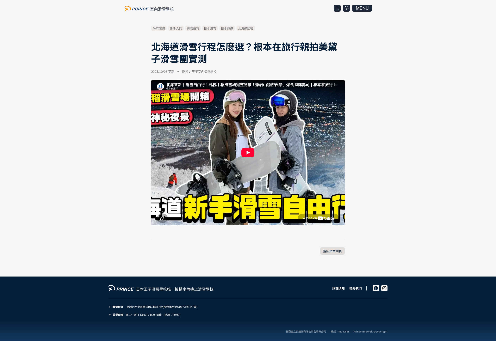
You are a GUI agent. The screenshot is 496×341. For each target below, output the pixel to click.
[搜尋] (337, 8)
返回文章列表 (332, 251)
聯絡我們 (355, 288)
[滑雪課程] (346, 8)
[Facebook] (376, 288)
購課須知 (338, 288)
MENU (362, 8)
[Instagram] (384, 288)
